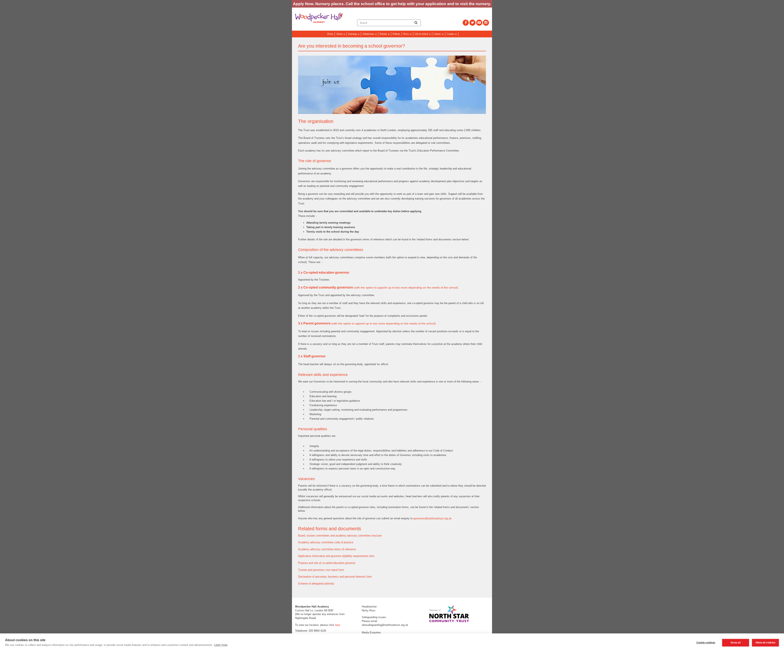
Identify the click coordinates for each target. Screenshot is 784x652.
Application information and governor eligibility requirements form (336, 555)
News (406, 33)
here (337, 624)
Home (330, 33)
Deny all (736, 642)
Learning (352, 33)
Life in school (422, 33)
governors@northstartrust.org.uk (432, 518)
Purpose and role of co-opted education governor (326, 562)
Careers (438, 33)
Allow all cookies (765, 642)
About (339, 33)
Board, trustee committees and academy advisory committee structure (340, 535)
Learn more (220, 644)
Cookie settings (705, 642)
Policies (396, 33)
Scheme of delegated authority (316, 583)
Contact (451, 33)
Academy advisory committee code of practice (325, 542)
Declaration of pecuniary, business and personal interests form (335, 576)
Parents (384, 33)
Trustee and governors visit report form (321, 569)
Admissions (368, 33)
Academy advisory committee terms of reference (327, 549)
